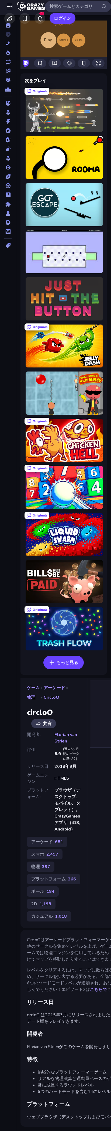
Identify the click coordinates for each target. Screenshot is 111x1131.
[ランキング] (8, 89)
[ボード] (8, 213)
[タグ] (8, 245)
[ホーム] (8, 25)
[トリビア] (8, 195)
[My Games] (24, 18)
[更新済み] (8, 61)
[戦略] (8, 222)
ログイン (62, 18)
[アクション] (8, 121)
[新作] (8, 43)
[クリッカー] (8, 149)
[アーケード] (8, 112)
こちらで (98, 989)
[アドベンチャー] (8, 130)
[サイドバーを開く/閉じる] (9, 6)
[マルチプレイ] (8, 80)
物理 (31, 697)
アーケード (54, 688)
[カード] (8, 139)
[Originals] (8, 71)
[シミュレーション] (8, 158)
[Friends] (9, 18)
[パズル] (8, 204)
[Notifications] (39, 18)
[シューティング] (8, 167)
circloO (51, 697)
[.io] (8, 103)
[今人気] (8, 52)
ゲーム (33, 688)
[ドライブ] (8, 185)
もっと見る (67, 663)
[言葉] (8, 231)
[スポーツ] (8, 176)
